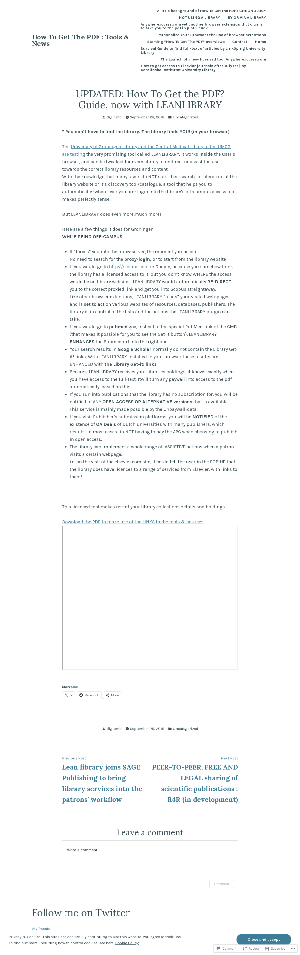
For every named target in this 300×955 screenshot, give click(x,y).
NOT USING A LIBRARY (199, 17)
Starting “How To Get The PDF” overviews (186, 41)
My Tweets (41, 928)
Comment (221, 884)
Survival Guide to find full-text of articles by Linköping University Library (203, 50)
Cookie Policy (127, 943)
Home (260, 41)
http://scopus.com (129, 266)
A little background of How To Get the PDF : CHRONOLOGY (211, 10)
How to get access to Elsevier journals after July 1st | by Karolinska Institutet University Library (193, 68)
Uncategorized (185, 117)
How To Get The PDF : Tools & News (80, 40)
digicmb (114, 117)
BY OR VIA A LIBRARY (247, 17)
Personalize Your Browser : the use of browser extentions (212, 35)
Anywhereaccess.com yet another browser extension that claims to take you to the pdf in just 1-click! (202, 26)
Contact (239, 41)
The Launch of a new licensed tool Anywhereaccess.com (213, 59)
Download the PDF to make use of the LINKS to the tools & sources (132, 522)
